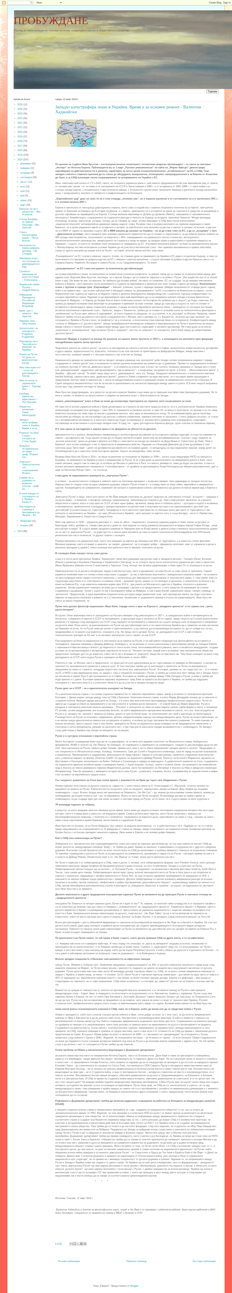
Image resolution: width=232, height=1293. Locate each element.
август (24, 181)
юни (22, 191)
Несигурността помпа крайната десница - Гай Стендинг (29, 249)
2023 (20, 118)
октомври (25, 172)
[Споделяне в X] (78, 1244)
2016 (20, 150)
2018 (20, 141)
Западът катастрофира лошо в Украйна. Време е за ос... (29, 424)
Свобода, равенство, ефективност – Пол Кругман (28, 398)
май (22, 195)
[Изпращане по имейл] (71, 1244)
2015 (20, 154)
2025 (20, 109)
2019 (20, 136)
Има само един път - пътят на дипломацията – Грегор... (30, 371)
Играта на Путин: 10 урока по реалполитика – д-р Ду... (29, 358)
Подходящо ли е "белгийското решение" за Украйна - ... (28, 345)
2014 (20, 159)
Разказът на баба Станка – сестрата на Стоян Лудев (28, 437)
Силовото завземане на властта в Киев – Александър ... (29, 275)
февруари (26, 520)
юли (23, 186)
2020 (20, 132)
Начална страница (136, 1261)
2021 (20, 127)
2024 (20, 113)
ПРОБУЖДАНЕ (51, 20)
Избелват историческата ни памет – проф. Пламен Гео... (28, 451)
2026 (20, 104)
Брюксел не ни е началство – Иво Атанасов (29, 211)
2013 (20, 531)
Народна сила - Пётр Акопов (27, 322)
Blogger (134, 1285)
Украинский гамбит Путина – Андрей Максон (29, 287)
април (24, 200)
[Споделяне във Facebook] (81, 1244)
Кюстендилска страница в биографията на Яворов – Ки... (29, 510)
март (23, 204)
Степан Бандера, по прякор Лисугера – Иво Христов (29, 223)
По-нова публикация (69, 1261)
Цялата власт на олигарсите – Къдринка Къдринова (28, 332)
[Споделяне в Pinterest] (85, 1244)
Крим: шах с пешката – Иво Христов (28, 313)
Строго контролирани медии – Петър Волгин (28, 236)
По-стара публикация (204, 1261)
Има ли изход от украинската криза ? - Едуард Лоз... (30, 384)
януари (24, 525)
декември (26, 163)
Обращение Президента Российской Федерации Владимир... (27, 300)
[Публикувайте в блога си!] (74, 1244)
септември (26, 177)
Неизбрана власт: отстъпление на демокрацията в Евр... (29, 262)
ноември (25, 168)
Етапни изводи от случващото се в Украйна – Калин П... (29, 497)
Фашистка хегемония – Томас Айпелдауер (27, 411)
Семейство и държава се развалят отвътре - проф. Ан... (29, 483)
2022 (20, 122)
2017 (20, 145)
